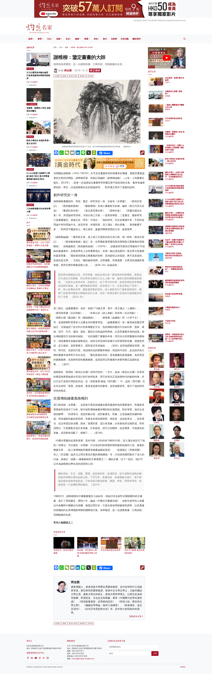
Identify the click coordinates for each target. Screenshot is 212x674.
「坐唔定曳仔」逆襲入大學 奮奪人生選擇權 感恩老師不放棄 (174, 147)
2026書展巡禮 (32, 104)
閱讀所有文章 (135, 616)
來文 (167, 271)
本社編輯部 (34, 82)
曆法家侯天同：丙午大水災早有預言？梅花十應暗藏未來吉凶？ (38, 374)
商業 (86, 39)
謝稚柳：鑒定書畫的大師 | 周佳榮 (82, 47)
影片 (105, 39)
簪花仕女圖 (73, 76)
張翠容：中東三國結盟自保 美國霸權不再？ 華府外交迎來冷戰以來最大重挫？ (38, 310)
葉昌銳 (167, 96)
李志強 (167, 323)
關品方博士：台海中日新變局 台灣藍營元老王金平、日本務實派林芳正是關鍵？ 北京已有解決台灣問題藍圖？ (174, 176)
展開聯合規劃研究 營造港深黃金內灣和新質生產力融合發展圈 (174, 228)
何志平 (167, 121)
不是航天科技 (170, 321)
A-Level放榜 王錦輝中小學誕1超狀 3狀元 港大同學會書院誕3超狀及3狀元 (38, 176)
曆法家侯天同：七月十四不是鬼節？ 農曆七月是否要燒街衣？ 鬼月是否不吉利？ (38, 245)
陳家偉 (167, 109)
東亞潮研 (95, 70)
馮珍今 (167, 82)
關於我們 (136, 39)
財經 (58, 39)
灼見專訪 (30, 69)
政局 (30, 39)
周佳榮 (68, 70)
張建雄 (167, 296)
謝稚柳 (82, 76)
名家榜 (114, 39)
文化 (49, 39)
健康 (77, 39)
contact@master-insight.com (83, 659)
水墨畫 (57, 76)
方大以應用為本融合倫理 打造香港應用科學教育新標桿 (38, 75)
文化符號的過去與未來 (173, 118)
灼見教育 (30, 137)
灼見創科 (30, 205)
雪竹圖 (90, 76)
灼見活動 (125, 39)
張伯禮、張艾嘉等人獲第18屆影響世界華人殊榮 (87, 553)
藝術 (66, 47)
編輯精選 (168, 233)
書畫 (64, 76)
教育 (40, 39)
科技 (96, 39)
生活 (68, 39)
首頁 (54, 47)
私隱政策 (183, 667)
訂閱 (155, 653)
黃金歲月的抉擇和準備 (173, 294)
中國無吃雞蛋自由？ (173, 307)
